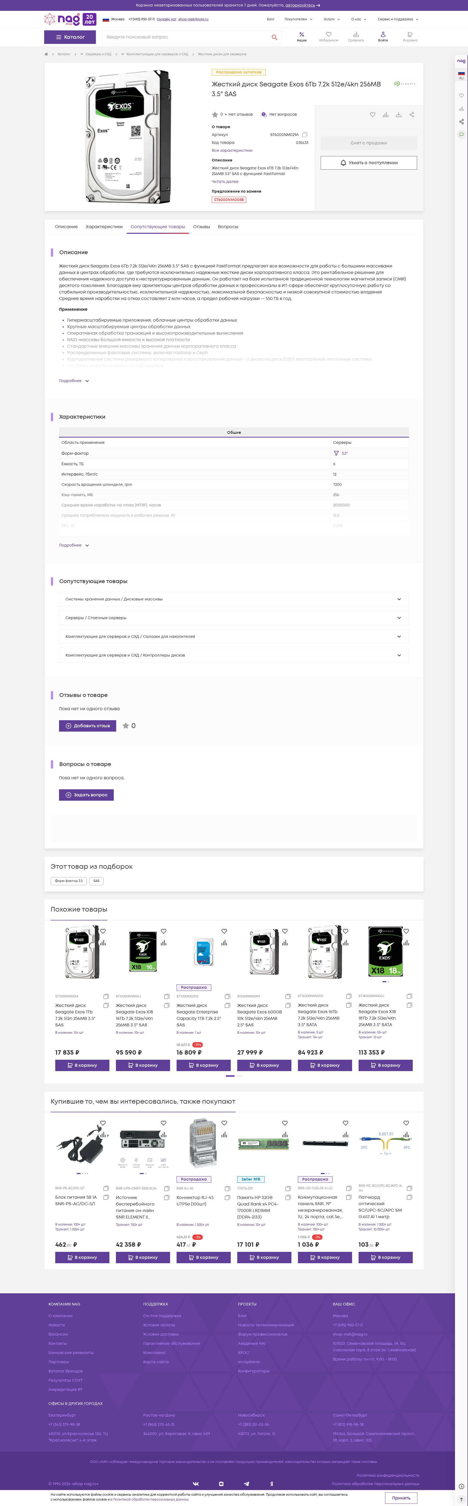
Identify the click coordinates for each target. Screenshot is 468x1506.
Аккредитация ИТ (65, 1389)
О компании (60, 1315)
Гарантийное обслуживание (171, 1343)
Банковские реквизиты (71, 1352)
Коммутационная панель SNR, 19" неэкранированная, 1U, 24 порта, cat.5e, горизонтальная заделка (320, 1207)
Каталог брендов (65, 1371)
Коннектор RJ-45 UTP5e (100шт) (195, 1201)
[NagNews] (246, 1484)
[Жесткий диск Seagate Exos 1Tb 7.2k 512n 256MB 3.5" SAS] (82, 952)
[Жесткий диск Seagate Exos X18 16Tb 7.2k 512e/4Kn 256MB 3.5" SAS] (143, 952)
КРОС (243, 1352)
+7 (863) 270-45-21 (158, 1424)
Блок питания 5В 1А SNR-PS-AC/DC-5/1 (76, 1200)
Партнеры (58, 1362)
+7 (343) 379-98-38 (64, 1424)
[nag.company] (196, 1484)
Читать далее (225, 181)
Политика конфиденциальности (388, 1475)
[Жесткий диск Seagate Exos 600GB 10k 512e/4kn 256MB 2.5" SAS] (264, 952)
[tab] (66, 226)
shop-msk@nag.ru (193, 19)
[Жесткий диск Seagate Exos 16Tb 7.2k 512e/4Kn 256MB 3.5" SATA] (325, 952)
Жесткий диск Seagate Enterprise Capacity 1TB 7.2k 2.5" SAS (199, 1015)
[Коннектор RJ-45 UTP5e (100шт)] (204, 1144)
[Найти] (274, 37)
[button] (234, 5)
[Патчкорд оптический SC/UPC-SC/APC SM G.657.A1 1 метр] (386, 1144)
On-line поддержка (162, 1315)
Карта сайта (156, 1362)
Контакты (57, 1343)
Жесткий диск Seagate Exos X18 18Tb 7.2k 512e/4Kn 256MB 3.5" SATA (377, 1015)
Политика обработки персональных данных (376, 1483)
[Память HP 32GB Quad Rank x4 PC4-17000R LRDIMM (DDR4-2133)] (264, 1144)
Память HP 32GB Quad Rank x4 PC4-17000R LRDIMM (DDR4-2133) (257, 1207)
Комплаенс (154, 1352)
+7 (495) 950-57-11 (142, 19)
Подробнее (70, 380)
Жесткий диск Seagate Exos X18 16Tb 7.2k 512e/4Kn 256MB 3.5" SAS (134, 1015)
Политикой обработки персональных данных (150, 1499)
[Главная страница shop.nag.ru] (70, 19)
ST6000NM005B (229, 199)
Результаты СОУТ (65, 1380)
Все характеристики (232, 150)
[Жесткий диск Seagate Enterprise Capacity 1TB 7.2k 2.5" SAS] (204, 952)
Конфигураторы (253, 1371)
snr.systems (249, 1362)
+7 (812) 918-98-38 (348, 1424)
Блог (270, 19)
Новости (56, 1325)
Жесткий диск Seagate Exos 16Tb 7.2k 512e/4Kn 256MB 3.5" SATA (318, 1015)
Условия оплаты (159, 1325)
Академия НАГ (252, 1343)
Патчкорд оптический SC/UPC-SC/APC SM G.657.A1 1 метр (380, 1207)
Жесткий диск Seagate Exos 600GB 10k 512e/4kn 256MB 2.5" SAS (259, 1015)
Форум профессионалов (262, 1334)
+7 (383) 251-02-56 (253, 1424)
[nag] (271, 1484)
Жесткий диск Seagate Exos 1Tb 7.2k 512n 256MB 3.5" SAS (75, 1015)
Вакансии (58, 1334)
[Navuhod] (221, 1484)
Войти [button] (383, 40)
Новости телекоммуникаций (266, 1325)
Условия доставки (161, 1334)
